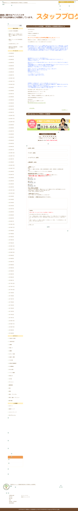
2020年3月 (11, 218)
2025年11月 (11, 81)
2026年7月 (11, 56)
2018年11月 (11, 249)
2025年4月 (11, 103)
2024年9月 (11, 124)
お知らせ (11, 375)
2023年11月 (11, 156)
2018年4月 (11, 271)
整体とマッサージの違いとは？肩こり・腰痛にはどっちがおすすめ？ (15, 35)
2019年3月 (11, 240)
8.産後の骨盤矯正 (13, 363)
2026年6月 (11, 59)
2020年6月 (11, 215)
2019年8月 (11, 233)
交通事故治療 (11, 495)
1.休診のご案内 (12, 338)
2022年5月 (11, 180)
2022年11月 (11, 168)
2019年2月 (11, 243)
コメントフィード (13, 412)
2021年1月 (11, 208)
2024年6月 (11, 134)
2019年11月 (11, 227)
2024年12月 (11, 115)
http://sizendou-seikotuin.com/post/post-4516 (37, 102)
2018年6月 (11, 264)
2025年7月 (11, 93)
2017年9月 (11, 292)
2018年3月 (11, 274)
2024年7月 (11, 131)
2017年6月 (11, 302)
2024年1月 (11, 149)
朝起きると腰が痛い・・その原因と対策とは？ (15, 47)
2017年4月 (11, 308)
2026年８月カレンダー (14, 43)
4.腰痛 (10, 351)
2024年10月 (11, 121)
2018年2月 (11, 277)
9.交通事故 (11, 366)
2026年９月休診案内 (13, 31)
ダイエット (11, 382)
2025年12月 (11, 78)
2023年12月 (11, 152)
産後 (10, 391)
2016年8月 (11, 333)
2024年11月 (11, 118)
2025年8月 (11, 90)
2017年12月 (11, 283)
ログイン (11, 406)
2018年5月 (11, 268)
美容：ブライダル (13, 394)
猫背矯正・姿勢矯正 (13, 501)
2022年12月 (11, 165)
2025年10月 (11, 84)
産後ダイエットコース (25, 496)
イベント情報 (12, 372)
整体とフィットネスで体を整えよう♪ (15, 40)
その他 (10, 379)
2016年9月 (11, 330)
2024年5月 (11, 137)
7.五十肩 (11, 360)
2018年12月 (11, 246)
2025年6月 (11, 96)
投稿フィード (12, 409)
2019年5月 (11, 236)
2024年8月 (11, 128)
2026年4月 (11, 65)
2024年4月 (11, 140)
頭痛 (10, 499)
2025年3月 (11, 106)
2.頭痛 (10, 344)
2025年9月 (11, 87)
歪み (10, 388)
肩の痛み (10, 496)
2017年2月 (11, 314)
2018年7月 (11, 261)
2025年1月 (11, 112)
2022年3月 (11, 187)
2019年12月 (11, 224)
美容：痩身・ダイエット (14, 397)
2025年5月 (11, 100)
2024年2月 (11, 146)
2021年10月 (11, 193)
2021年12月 (11, 190)
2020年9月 (11, 212)
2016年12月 (11, 320)
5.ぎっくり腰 (12, 354)
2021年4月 (11, 205)
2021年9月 (11, 196)
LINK (58, 509)
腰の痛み (10, 498)
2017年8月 (11, 295)
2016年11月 (11, 323)
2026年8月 (11, 53)
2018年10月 (11, 252)
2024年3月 (11, 143)
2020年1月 (11, 221)
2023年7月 (11, 159)
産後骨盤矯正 (11, 502)
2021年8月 (11, 199)
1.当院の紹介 (12, 341)
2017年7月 (11, 299)
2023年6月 (11, 162)
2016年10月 (11, 327)
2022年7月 (11, 174)
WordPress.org (12, 415)
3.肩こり (11, 347)
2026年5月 (11, 62)
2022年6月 (11, 177)
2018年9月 (11, 255)
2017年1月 (11, 317)
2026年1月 (11, 75)
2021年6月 (11, 202)
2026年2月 (11, 72)
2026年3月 (11, 69)
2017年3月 (11, 311)
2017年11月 (11, 286)
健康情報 (11, 385)
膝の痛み (11, 400)
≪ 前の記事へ (32, 108)
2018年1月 (11, 280)
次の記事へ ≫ (64, 109)
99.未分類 (11, 369)
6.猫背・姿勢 (12, 357)
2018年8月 (11, 258)
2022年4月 (11, 184)
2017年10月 (11, 289)
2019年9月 (11, 230)
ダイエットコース (24, 495)
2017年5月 (11, 305)
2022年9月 (11, 171)
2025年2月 (11, 109)
